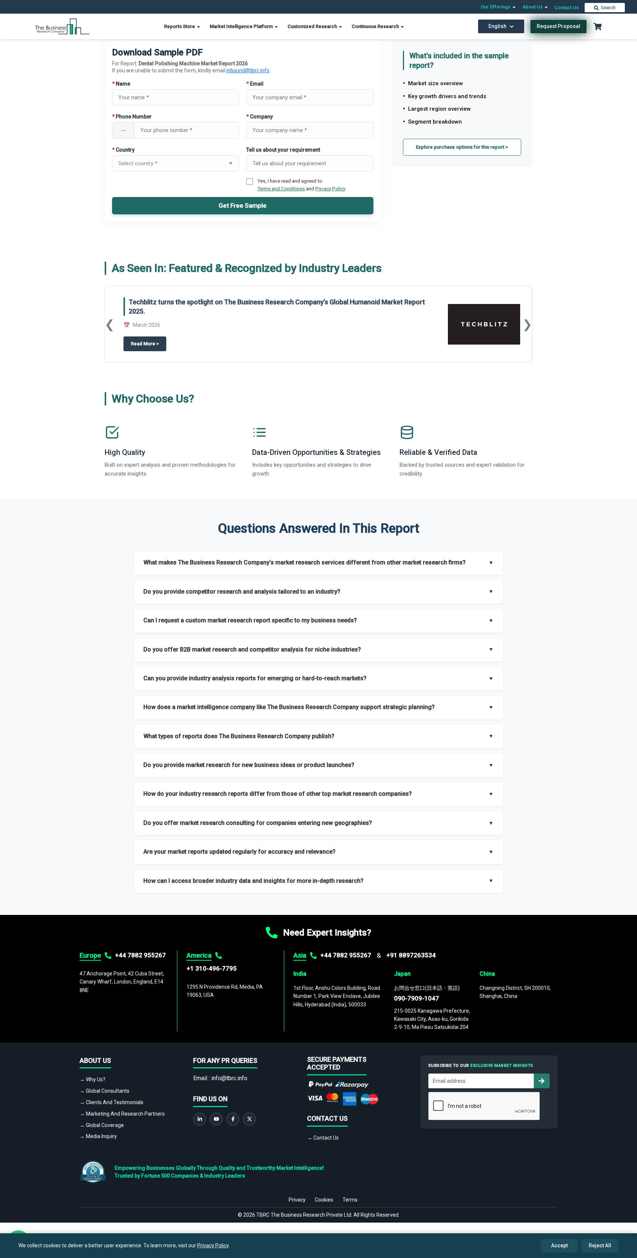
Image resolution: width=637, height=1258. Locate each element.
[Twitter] (249, 1119)
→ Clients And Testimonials (111, 1102)
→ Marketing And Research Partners (122, 1114)
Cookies (324, 1200)
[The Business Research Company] (62, 26)
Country (123, 150)
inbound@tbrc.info (247, 70)
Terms (350, 1200)
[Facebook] (232, 1119)
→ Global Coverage (102, 1125)
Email (255, 84)
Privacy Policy (330, 188)
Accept (559, 1245)
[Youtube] (216, 1119)
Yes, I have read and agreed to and (301, 184)
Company (259, 117)
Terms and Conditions (281, 188)
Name (121, 84)
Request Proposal (558, 26)
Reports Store (180, 26)
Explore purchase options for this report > (462, 147)
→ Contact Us (323, 1138)
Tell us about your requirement (283, 150)
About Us (533, 7)
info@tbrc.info (229, 1078)
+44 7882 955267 (140, 955)
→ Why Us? (92, 1079)
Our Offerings (496, 7)
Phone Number (132, 117)
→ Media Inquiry (98, 1136)
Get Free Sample (243, 205)
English (497, 26)
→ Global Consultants (104, 1091)
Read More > (148, 344)
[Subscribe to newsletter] (541, 1081)
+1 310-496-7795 (212, 968)
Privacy (297, 1200)
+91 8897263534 (411, 955)
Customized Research (313, 26)
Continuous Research (376, 26)
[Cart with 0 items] (598, 27)
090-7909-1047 (416, 998)
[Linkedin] (199, 1119)
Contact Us (566, 7)
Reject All (600, 1245)
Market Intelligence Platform (242, 26)
